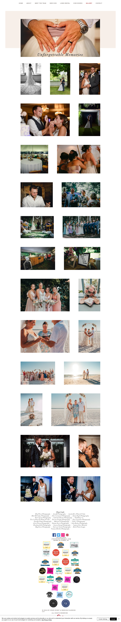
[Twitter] (58, 535)
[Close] (119, 619)
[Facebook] (54, 535)
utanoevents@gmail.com (61, 539)
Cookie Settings (103, 619)
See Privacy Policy (47, 620)
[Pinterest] (67, 535)
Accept (113, 619)
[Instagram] (63, 535)
